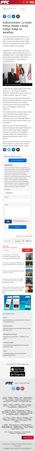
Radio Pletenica (27, 426)
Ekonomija (18, 399)
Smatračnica (7, 401)
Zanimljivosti (20, 410)
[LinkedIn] (13, 16)
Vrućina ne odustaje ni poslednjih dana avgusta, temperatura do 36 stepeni (13, 263)
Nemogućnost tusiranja (10, 334)
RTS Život (20, 419)
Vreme (17, 400)
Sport (5, 404)
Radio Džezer (15, 429)
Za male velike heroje (12, 414)
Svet (21, 397)
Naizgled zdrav (24, 414)
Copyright (13, 444)
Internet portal (21, 433)
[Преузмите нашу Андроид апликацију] (17, 374)
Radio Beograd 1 (14, 425)
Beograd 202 (18, 426)
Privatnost (6, 444)
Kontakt (10, 432)
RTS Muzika (23, 420)
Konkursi (12, 433)
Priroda (16, 413)
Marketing (17, 432)
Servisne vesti (25, 400)
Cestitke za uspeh (8, 342)
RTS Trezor (15, 420)
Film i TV (4, 413)
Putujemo (13, 412)
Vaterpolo (13, 406)
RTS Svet (25, 417)
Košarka (17, 404)
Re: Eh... (5, 351)
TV (4, 417)
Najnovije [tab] (5, 246)
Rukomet (6, 406)
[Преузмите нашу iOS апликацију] (17, 369)
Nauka (11, 413)
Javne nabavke (26, 432)
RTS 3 (19, 417)
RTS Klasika (27, 419)
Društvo (11, 399)
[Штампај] (18, 16)
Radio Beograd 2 (26, 425)
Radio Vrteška (29, 427)
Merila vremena (27, 399)
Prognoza (7, 241)
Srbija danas (27, 397)
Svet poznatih (22, 412)
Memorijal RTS (22, 407)
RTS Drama (11, 419)
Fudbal (11, 404)
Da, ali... (5, 317)
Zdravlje (30, 412)
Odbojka (28, 404)
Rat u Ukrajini (9, 400)
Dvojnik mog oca (8, 326)
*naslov (6, 197)
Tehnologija (5, 412)
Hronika (4, 399)
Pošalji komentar (17, 160)
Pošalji (17, 227)
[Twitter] (9, 16)
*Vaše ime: (7, 189)
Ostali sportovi (12, 407)
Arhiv (22, 429)
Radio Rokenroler (7, 427)
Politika (10, 397)
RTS (5, 432)
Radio (6, 425)
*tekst (6, 205)
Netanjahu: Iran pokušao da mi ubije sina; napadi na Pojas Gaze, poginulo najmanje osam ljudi (12, 280)
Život (13, 410)
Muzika (28, 410)
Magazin (7, 410)
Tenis (22, 404)
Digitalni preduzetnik (26, 413)
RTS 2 (13, 417)
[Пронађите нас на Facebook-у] (18, 388)
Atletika (20, 406)
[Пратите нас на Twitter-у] (13, 388)
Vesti (5, 397)
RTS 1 (8, 417)
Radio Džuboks (18, 427)
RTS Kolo (7, 420)
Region (16, 397)
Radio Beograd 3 (7, 426)
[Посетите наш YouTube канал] (22, 388)
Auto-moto (27, 406)
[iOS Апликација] (17, 302)
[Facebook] (4, 16)
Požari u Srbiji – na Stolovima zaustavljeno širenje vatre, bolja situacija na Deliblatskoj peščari (11, 256)
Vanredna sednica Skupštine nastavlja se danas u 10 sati (13, 272)
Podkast (14, 401)
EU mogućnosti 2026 (25, 401)
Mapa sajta (28, 437)
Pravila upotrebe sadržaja (24, 444)
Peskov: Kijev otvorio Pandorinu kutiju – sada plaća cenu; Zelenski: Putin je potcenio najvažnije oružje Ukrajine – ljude (13, 289)
